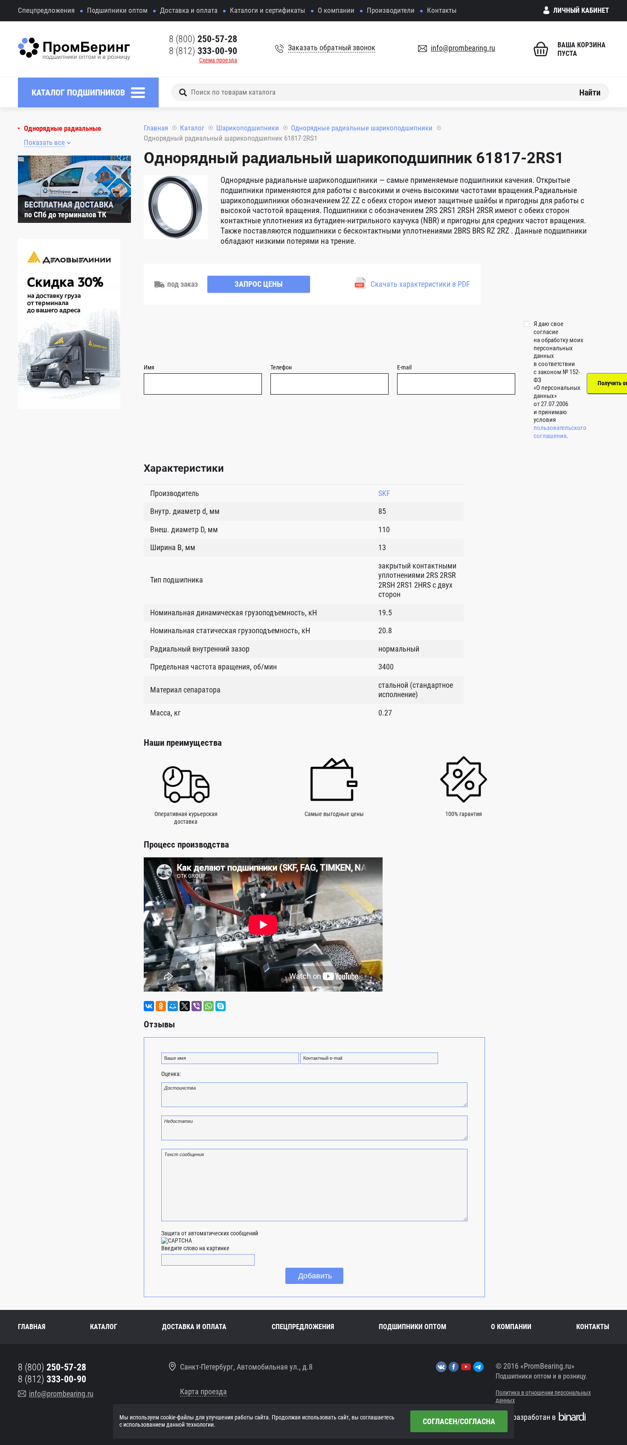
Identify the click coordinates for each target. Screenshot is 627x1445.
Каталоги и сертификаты (267, 10)
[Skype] (220, 1006)
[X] (185, 1006)
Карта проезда (203, 1391)
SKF (384, 493)
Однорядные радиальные (62, 128)
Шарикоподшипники (247, 128)
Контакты (442, 10)
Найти (590, 92)
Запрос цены (259, 284)
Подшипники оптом (117, 10)
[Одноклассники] (161, 1006)
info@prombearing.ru (463, 47)
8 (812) (203, 51)
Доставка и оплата (189, 10)
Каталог (192, 128)
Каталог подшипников (78, 92)
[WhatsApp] (208, 1006)
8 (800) (203, 39)
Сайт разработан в (526, 1417)
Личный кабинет (581, 10)
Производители (391, 10)
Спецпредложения (46, 10)
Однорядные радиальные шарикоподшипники (362, 128)
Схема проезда (218, 60)
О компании (336, 10)
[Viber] (197, 1006)
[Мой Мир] (173, 1006)
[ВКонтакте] (149, 1006)
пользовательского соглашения (560, 432)
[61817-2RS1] (176, 208)
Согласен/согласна (459, 1421)
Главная (156, 128)
